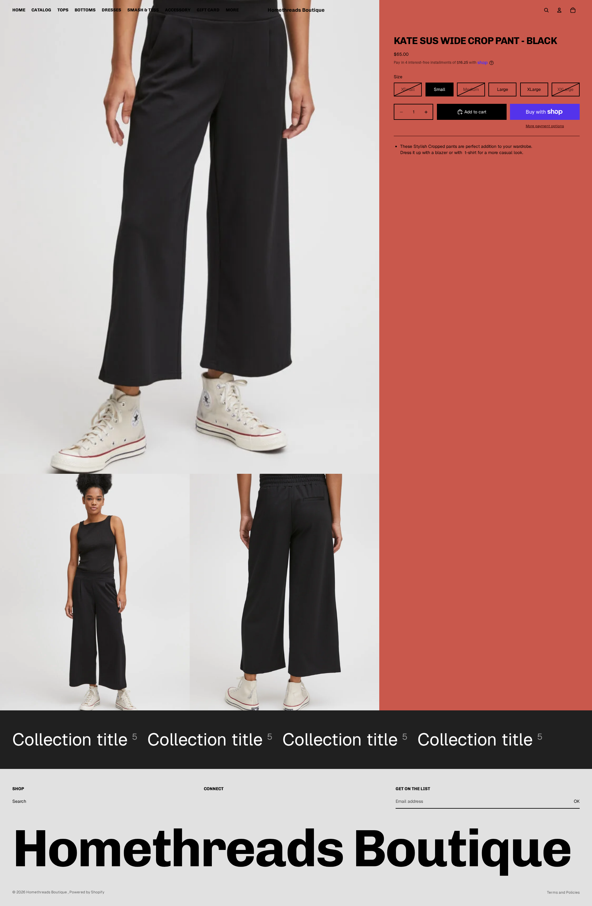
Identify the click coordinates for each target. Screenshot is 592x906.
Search (19, 801)
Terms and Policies (563, 892)
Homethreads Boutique (47, 892)
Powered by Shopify (86, 892)
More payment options (545, 126)
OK (577, 801)
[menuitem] (232, 10)
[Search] (546, 10)
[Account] (559, 10)
